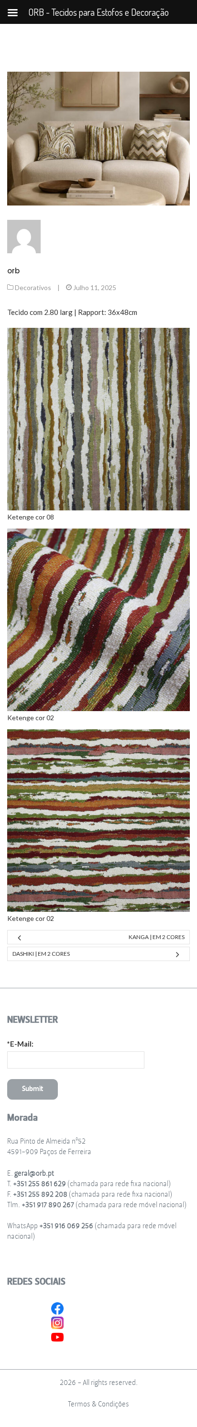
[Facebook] (57, 1307)
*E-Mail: (20, 1043)
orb (13, 271)
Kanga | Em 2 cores (157, 937)
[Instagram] (57, 1322)
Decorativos (33, 287)
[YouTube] (57, 1336)
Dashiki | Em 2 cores (41, 953)
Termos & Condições (98, 1404)
